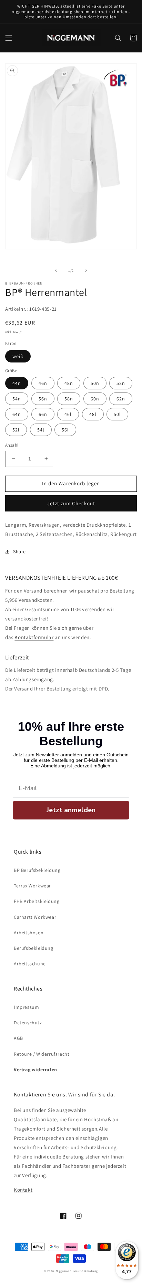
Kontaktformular (33, 637)
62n (120, 399)
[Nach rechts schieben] (86, 270)
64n (16, 414)
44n (16, 383)
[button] (8, 38)
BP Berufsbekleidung (37, 870)
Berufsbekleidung (33, 948)
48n (68, 383)
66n (43, 414)
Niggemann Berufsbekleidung (77, 1271)
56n (43, 399)
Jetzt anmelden (71, 810)
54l (40, 430)
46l (68, 414)
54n (16, 399)
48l (93, 414)
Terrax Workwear (32, 886)
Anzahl (11, 445)
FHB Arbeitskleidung (36, 901)
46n (43, 383)
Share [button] (19, 551)
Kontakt (23, 1189)
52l (16, 430)
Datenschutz (28, 1023)
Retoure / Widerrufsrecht (41, 1054)
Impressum (26, 1007)
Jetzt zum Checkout (71, 503)
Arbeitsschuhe (30, 964)
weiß (17, 356)
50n (95, 383)
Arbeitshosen (28, 932)
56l (65, 430)
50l (117, 414)
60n (95, 399)
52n (120, 383)
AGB (18, 1038)
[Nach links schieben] (55, 270)
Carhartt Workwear (35, 917)
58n (68, 399)
